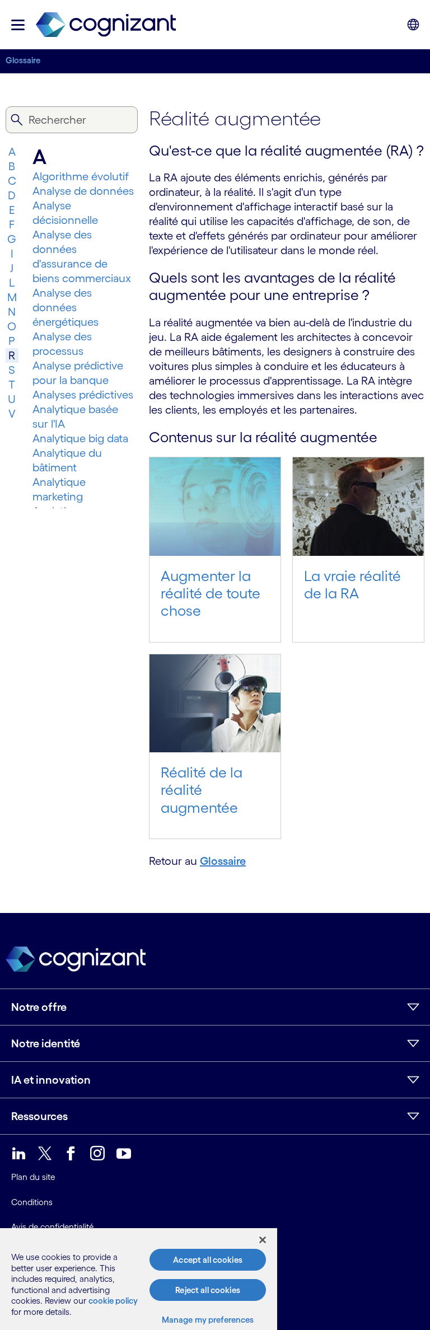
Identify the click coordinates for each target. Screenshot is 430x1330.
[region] (138, 1279)
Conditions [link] (32, 1202)
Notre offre (39, 1007)
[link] (106, 25)
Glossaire (23, 60)
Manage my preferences (208, 1319)
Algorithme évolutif (80, 176)
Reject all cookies (207, 1290)
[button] (18, 25)
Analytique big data (80, 438)
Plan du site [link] (33, 1177)
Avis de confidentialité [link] (52, 1226)
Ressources (39, 1116)
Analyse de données (83, 191)
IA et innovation (51, 1080)
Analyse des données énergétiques (65, 307)
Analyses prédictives (82, 394)
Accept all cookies (207, 1260)
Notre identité (45, 1043)
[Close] (262, 1240)
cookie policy (113, 1300)
